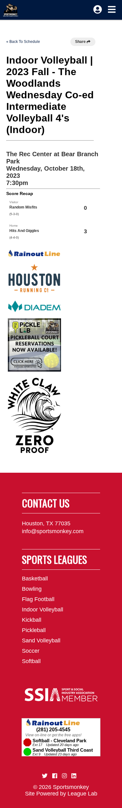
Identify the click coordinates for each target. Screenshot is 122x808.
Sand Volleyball (41, 640)
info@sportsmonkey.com (53, 531)
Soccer (30, 651)
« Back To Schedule (23, 41)
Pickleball (34, 630)
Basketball (35, 578)
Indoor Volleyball (42, 609)
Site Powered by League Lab (61, 793)
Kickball (31, 620)
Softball (31, 661)
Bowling (32, 589)
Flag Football (38, 599)
